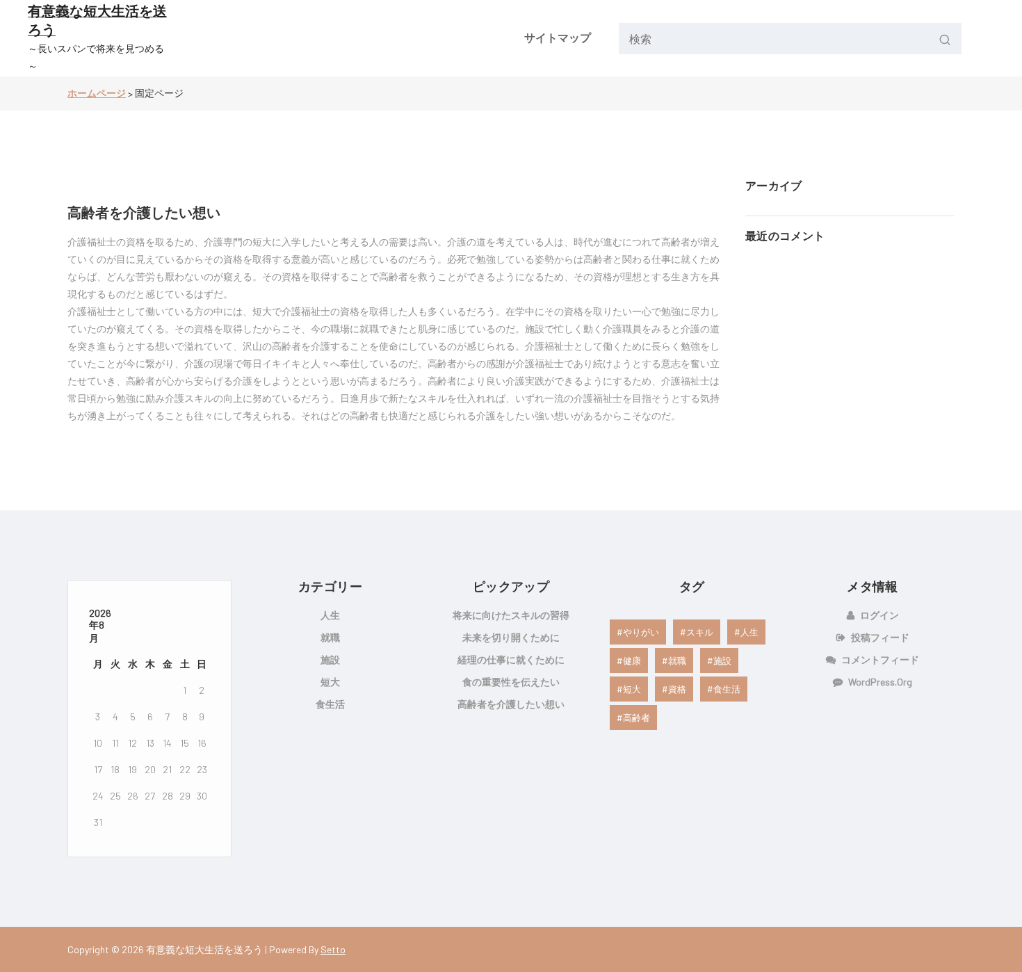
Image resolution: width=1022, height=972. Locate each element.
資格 (677, 689)
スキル (699, 632)
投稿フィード (880, 637)
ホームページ (96, 93)
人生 (330, 615)
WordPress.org (880, 682)
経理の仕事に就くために (511, 659)
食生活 (330, 704)
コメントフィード (880, 659)
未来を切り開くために (511, 637)
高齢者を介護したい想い (143, 212)
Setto (333, 949)
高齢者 (636, 717)
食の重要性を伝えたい (511, 682)
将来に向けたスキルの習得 (511, 615)
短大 (330, 682)
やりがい (641, 632)
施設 (330, 659)
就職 (330, 637)
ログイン (879, 615)
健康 (632, 660)
